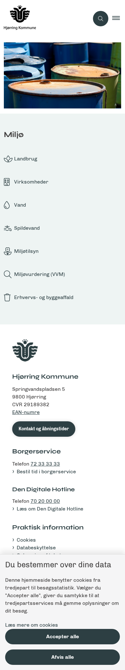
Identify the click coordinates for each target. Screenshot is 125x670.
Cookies (26, 540)
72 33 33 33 (45, 464)
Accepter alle (62, 636)
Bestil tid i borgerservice (46, 471)
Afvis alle (62, 657)
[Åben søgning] (100, 18)
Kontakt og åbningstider (44, 429)
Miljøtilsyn (26, 251)
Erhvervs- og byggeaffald (43, 297)
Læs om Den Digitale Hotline (50, 509)
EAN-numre (26, 412)
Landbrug (25, 159)
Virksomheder (31, 182)
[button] (118, 18)
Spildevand (27, 228)
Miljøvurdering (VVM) (39, 274)
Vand (20, 205)
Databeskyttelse (36, 548)
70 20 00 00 (45, 501)
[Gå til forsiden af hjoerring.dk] (44, 18)
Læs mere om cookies (31, 625)
